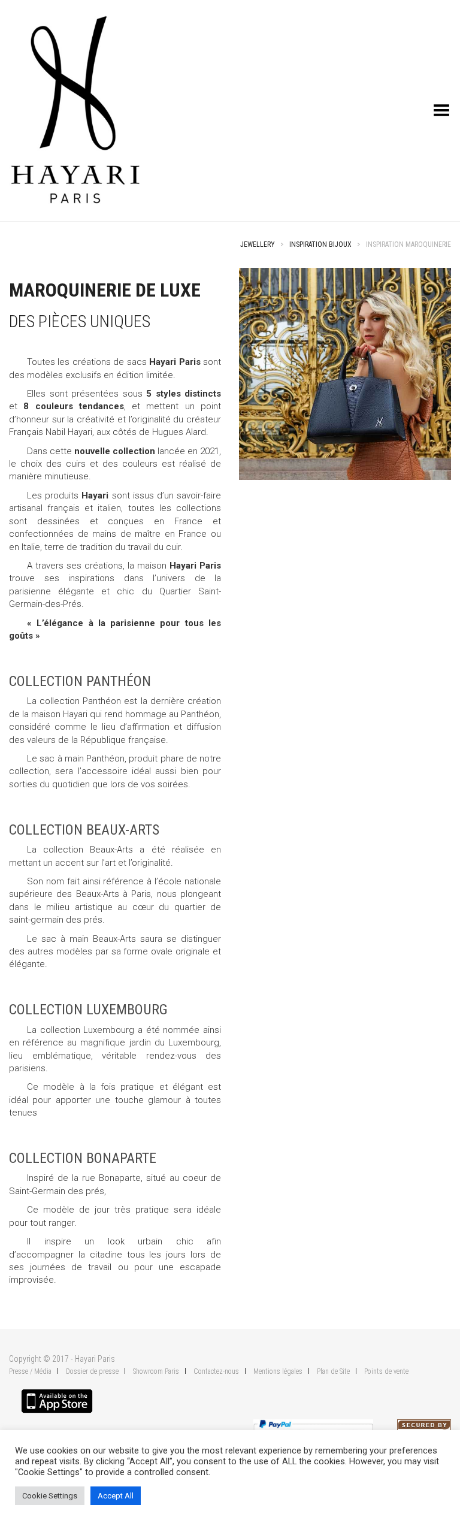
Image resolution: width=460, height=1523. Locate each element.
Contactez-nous (216, 1371)
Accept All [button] (116, 1495)
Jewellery (257, 244)
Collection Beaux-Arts (84, 829)
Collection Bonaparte (82, 1158)
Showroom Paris (156, 1371)
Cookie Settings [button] (49, 1495)
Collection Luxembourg (88, 1009)
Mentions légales (277, 1371)
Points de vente (386, 1371)
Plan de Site (333, 1371)
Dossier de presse (92, 1371)
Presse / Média (30, 1371)
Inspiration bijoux (320, 244)
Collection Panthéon (80, 681)
